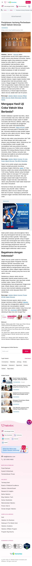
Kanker (4, 368)
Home (5, 10)
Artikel (11, 10)
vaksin (21, 168)
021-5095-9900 (7, 459)
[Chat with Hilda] (29, 422)
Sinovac (15, 54)
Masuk (28, 2)
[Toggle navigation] (2, 2)
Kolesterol (11, 365)
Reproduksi (10, 368)
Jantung (19, 361)
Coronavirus (5, 27)
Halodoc (25, 302)
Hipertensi (19, 365)
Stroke (25, 361)
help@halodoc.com (8, 456)
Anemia (26, 365)
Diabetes (12, 361)
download (14, 310)
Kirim (26, 351)
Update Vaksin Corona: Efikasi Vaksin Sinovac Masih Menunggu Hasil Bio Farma (14, 98)
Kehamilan (4, 365)
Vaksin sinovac (20, 127)
